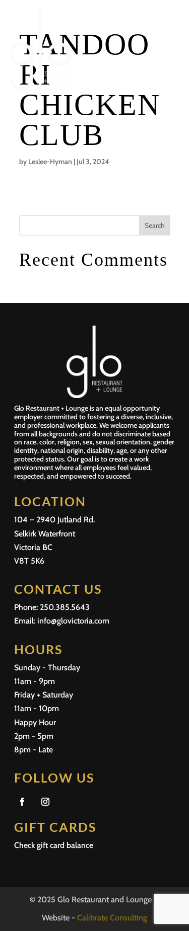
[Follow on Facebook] (22, 802)
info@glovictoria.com (73, 621)
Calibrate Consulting (112, 917)
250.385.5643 (65, 607)
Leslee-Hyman (50, 161)
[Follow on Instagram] (45, 802)
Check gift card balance (53, 845)
